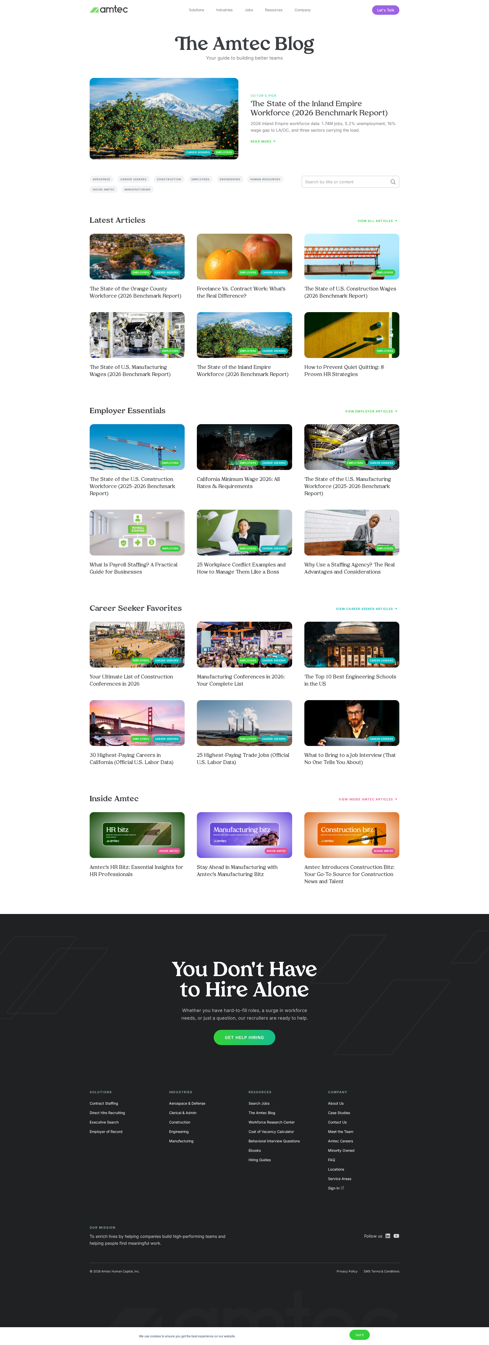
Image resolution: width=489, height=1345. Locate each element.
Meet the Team (340, 1131)
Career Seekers (133, 179)
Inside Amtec (103, 189)
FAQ (331, 1160)
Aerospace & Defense (187, 1103)
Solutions (196, 10)
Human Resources (265, 179)
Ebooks (255, 1150)
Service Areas (339, 1178)
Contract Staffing (104, 1103)
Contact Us (337, 1122)
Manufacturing (138, 189)
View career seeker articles (365, 609)
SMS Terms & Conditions (381, 1271)
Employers (201, 179)
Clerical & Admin (182, 1113)
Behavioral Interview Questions (274, 1141)
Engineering (230, 179)
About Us (336, 1103)
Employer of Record (106, 1131)
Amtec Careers (340, 1141)
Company (303, 10)
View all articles (376, 221)
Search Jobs (259, 1103)
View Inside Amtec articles (366, 799)
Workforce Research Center (272, 1122)
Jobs (249, 10)
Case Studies (339, 1113)
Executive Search (104, 1122)
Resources (273, 10)
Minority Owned (341, 1150)
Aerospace (101, 179)
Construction (169, 179)
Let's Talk (386, 10)
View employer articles (369, 411)
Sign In (333, 1188)
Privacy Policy (347, 1271)
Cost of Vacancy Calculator (271, 1131)
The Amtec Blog (262, 1113)
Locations (336, 1169)
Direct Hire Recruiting (107, 1113)
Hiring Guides (260, 1160)
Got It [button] (359, 1335)
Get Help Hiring (244, 1037)
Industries (224, 10)
